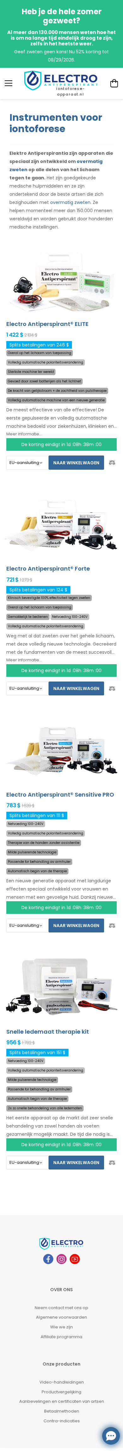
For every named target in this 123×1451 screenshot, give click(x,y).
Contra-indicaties (62, 1421)
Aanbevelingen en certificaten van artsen (61, 1401)
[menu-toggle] (8, 83)
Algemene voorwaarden (61, 1317)
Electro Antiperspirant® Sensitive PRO (60, 794)
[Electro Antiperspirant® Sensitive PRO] (61, 749)
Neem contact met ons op (61, 1308)
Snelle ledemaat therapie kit (47, 1032)
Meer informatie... (24, 434)
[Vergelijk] (112, 462)
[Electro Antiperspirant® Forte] (61, 524)
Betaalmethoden (61, 1411)
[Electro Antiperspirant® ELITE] (61, 279)
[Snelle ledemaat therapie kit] (61, 987)
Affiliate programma (61, 1337)
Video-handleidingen (61, 1382)
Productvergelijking (61, 1392)
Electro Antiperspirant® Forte (48, 568)
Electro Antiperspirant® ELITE (47, 324)
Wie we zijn (61, 1327)
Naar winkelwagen (76, 463)
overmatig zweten (70, 202)
